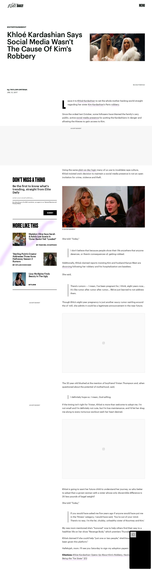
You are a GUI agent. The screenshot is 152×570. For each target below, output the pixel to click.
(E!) (85, 558)
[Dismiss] (148, 532)
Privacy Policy (17, 203)
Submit (50, 213)
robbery (115, 104)
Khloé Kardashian (86, 100)
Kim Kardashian (96, 104)
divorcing (67, 266)
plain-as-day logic (87, 170)
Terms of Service (49, 202)
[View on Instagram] (103, 343)
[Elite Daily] (15, 5)
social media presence (87, 117)
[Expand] (132, 532)
